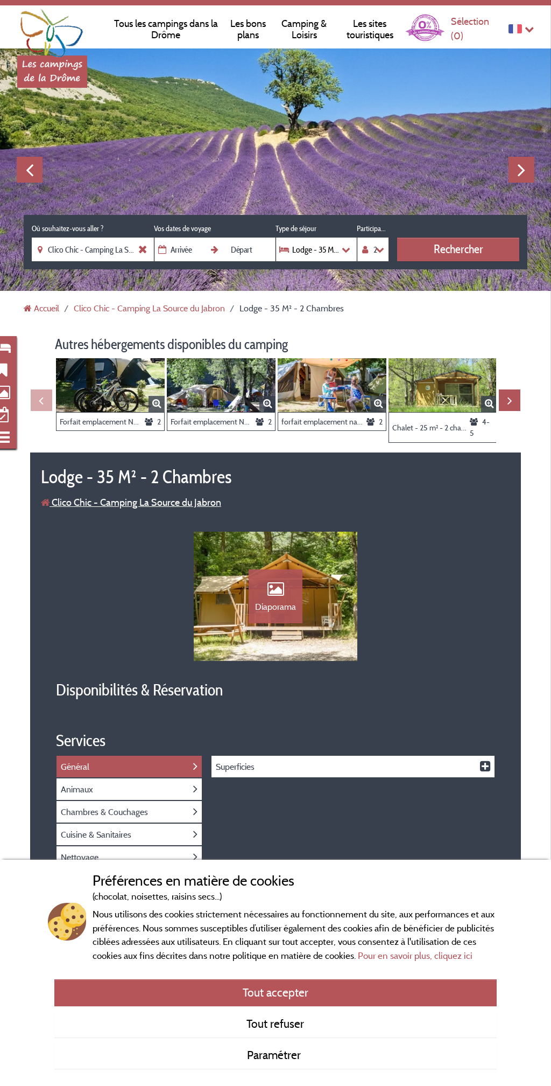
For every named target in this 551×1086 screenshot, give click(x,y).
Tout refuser (275, 1024)
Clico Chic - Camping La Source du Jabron (135, 502)
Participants (372, 228)
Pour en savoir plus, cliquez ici (415, 955)
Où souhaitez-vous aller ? (67, 228)
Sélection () (470, 28)
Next (521, 170)
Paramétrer (275, 1055)
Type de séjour (296, 228)
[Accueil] (52, 29)
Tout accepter (275, 992)
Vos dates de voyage (182, 228)
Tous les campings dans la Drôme (166, 29)
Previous (30, 170)
